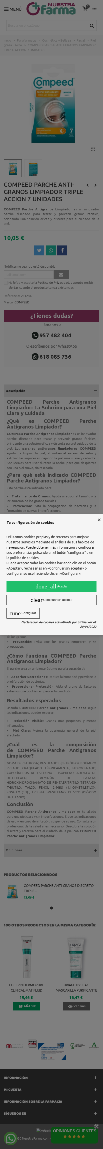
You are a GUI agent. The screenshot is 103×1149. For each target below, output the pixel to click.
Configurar (23, 613)
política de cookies (24, 558)
